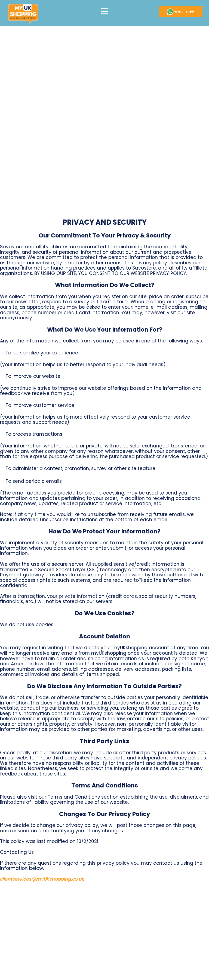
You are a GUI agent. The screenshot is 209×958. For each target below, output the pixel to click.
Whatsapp (183, 11)
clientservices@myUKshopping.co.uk (42, 879)
